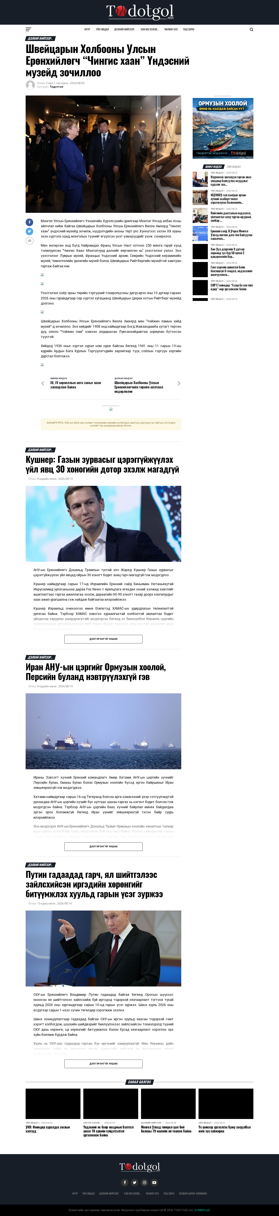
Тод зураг (189, 29)
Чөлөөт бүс (171, 29)
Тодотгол (56, 86)
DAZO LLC (203, 1210)
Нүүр (87, 29)
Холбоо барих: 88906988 (193, 1193)
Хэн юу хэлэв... (150, 29)
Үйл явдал (102, 29)
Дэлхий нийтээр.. (124, 29)
